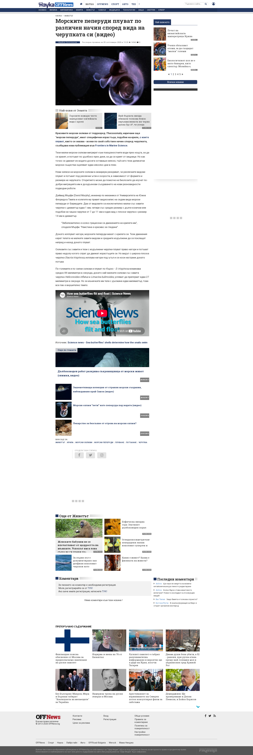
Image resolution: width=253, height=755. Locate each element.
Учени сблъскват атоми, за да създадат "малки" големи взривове (180, 50)
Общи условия (142, 716)
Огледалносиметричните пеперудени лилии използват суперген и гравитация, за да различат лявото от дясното (137, 547)
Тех (133, 4)
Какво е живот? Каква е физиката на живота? (135, 559)
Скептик (151, 10)
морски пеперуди (103, 442)
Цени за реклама (81, 723)
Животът (90, 10)
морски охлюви (83, 442)
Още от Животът (74, 516)
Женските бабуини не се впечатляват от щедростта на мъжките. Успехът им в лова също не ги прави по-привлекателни (78, 548)
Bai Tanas (160, 599)
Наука (90, 4)
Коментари (68, 578)
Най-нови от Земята (73, 110)
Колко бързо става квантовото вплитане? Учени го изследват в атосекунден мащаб (174, 593)
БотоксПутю (162, 603)
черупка (143, 442)
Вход (106, 716)
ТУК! (104, 591)
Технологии (129, 10)
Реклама (77, 719)
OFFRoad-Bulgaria (97, 742)
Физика (53, 10)
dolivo (159, 584)
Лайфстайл (71, 742)
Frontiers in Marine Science (111, 145)
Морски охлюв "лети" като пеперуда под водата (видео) (107, 405)
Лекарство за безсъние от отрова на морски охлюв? (104, 423)
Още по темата (67, 349)
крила (70, 442)
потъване (131, 442)
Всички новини (175, 82)
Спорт (115, 4)
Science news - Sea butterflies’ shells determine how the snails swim (107, 342)
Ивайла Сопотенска (67, 42)
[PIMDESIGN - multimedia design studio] (207, 751)
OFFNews (40, 742)
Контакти (77, 716)
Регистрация (110, 719)
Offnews (102, 4)
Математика (66, 10)
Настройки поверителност (142, 733)
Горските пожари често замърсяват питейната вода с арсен (83, 118)
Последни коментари (175, 579)
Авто (125, 4)
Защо (141, 10)
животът (60, 442)
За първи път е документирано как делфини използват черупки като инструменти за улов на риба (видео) (85, 565)
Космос (42, 10)
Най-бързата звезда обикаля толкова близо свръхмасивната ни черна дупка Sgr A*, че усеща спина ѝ (134, 121)
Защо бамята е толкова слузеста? (182, 599)
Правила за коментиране (141, 720)
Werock (112, 742)
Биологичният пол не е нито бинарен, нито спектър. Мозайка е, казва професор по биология (181, 66)
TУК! (90, 588)
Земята (79, 10)
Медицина (114, 10)
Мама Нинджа (126, 742)
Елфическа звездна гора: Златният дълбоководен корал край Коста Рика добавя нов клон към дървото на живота (134, 529)
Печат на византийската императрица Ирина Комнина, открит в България (179, 36)
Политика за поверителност (142, 727)
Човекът (102, 10)
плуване (119, 442)
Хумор (161, 10)
